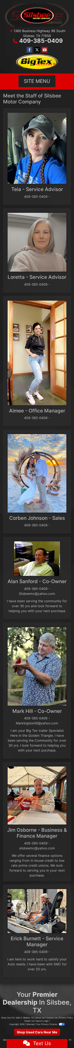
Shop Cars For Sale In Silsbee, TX (17, 1017)
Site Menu (37, 81)
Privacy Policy (66, 1017)
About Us (39, 1017)
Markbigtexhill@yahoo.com (37, 723)
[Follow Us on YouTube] (44, 50)
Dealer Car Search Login (36, 1021)
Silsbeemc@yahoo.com (37, 594)
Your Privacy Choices (47, 1024)
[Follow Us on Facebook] (29, 50)
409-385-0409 (41, 40)
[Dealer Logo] (37, 15)
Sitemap (30, 1024)
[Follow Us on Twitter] (37, 50)
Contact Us (51, 1017)
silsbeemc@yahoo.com (37, 848)
